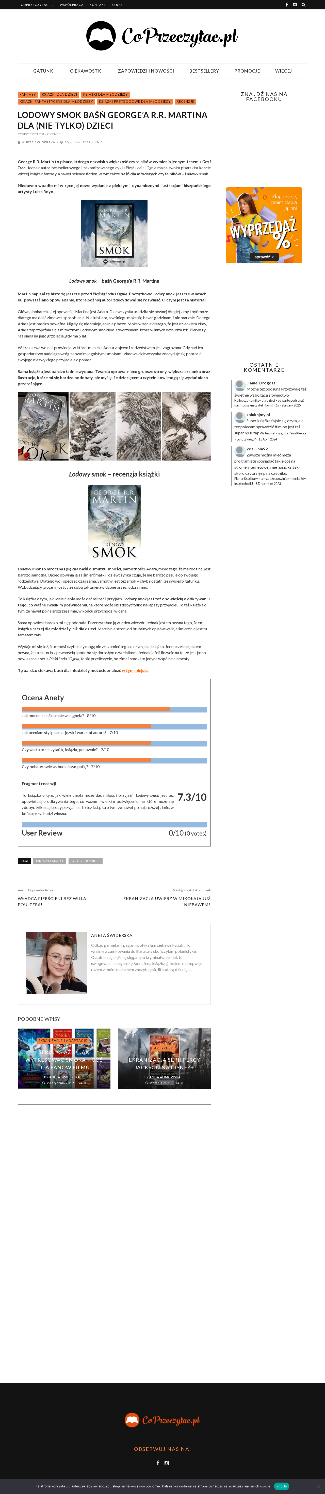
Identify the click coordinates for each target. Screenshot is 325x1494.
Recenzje (185, 101)
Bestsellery (204, 71)
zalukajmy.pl (258, 414)
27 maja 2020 (161, 1083)
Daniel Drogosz (261, 382)
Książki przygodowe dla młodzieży (135, 101)
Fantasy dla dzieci (49, 860)
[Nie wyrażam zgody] (318, 1486)
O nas (117, 4)
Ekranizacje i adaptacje (63, 1041)
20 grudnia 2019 (78, 142)
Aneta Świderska (38, 142)
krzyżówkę (290, 388)
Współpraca (72, 4)
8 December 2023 (268, 484)
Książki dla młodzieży (105, 94)
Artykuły (163, 1048)
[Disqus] (114, 1177)
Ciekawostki (86, 71)
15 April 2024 (267, 439)
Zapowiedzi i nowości (146, 71)
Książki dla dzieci (59, 94)
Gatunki (44, 71)
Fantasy (28, 94)
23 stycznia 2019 (61, 1083)
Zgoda (282, 1486)
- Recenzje (53, 134)
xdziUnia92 (257, 448)
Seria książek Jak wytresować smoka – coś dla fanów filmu (64, 1059)
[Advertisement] (263, 312)
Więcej (283, 71)
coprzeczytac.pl (37, 4)
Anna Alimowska (165, 1077)
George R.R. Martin (86, 860)
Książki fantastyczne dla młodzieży (56, 101)
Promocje (247, 71)
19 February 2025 (288, 405)
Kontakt (98, 4)
